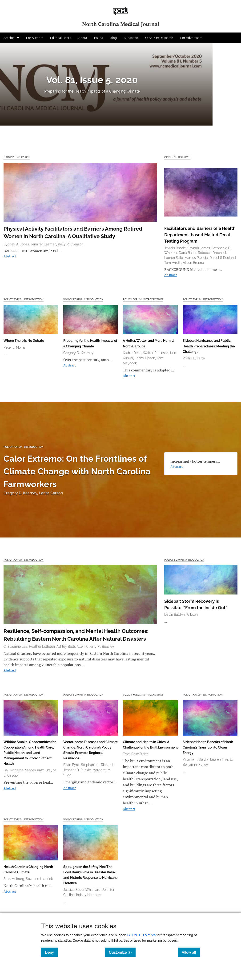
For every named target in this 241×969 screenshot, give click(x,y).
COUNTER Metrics (141, 934)
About (82, 38)
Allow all (191, 952)
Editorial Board (60, 38)
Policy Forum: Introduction (24, 299)
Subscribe (131, 38)
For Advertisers (191, 38)
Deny (51, 952)
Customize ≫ (122, 952)
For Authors (34, 38)
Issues (98, 38)
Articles (9, 38)
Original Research (17, 157)
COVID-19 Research (159, 38)
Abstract (10, 256)
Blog (113, 38)
